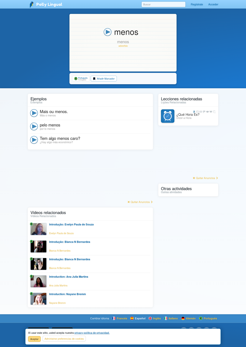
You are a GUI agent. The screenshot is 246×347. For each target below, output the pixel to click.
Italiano (173, 318)
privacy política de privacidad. (92, 333)
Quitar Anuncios (140, 202)
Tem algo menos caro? (60, 138)
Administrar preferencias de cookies (64, 338)
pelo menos (50, 125)
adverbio (123, 45)
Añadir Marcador (105, 78)
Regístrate (197, 4)
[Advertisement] (90, 175)
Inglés (156, 318)
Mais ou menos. (54, 111)
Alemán (190, 318)
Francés (121, 318)
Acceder (213, 4)
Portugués (210, 318)
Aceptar (34, 339)
